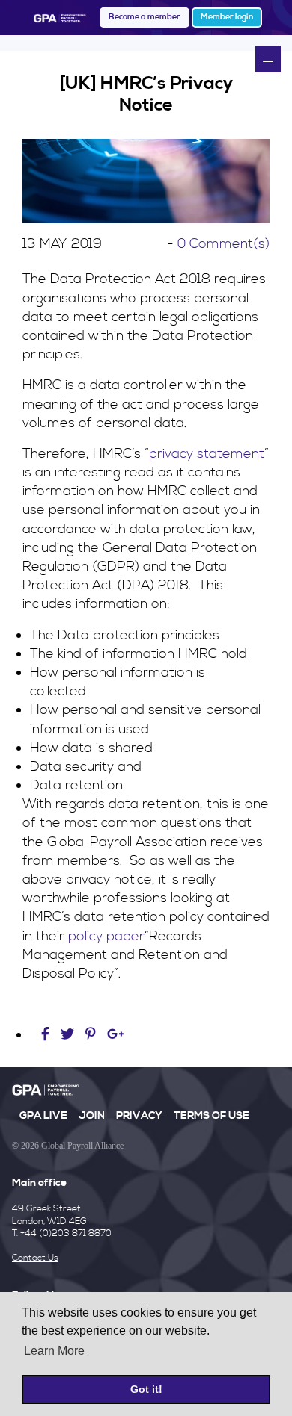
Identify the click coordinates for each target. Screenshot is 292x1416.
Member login (227, 17)
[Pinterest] (90, 1034)
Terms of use (211, 1115)
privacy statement (206, 453)
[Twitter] (69, 1034)
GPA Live (43, 1115)
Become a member (144, 17)
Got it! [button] (146, 1389)
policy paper (106, 936)
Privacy (139, 1115)
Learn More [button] (54, 1350)
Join (92, 1115)
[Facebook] (47, 1034)
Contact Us (35, 1258)
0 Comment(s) (223, 243)
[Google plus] (115, 1034)
